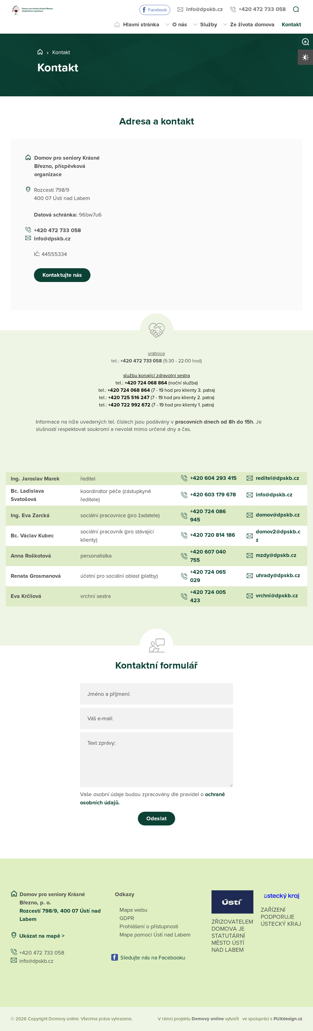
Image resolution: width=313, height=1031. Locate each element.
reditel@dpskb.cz (277, 478)
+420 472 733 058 (262, 9)
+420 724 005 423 (208, 596)
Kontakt (291, 24)
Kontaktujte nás (62, 275)
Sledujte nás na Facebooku (152, 957)
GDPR (127, 918)
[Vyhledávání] (296, 9)
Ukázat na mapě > (41, 936)
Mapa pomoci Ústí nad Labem (155, 934)
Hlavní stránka (141, 24)
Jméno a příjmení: (108, 694)
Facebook (157, 10)
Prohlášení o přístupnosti (149, 926)
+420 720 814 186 (212, 535)
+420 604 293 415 (213, 478)
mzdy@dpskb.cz (276, 555)
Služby (208, 24)
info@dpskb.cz (204, 9)
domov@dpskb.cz (278, 514)
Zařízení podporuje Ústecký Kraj (281, 917)
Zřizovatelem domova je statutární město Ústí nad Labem (232, 935)
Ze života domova (252, 24)
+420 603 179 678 (213, 494)
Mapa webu (133, 910)
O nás (179, 24)
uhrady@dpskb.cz (278, 575)
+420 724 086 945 (208, 515)
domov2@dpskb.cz (278, 535)
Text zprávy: (101, 743)
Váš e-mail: (100, 718)
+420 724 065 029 (208, 576)
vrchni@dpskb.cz (277, 595)
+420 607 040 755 (208, 555)
